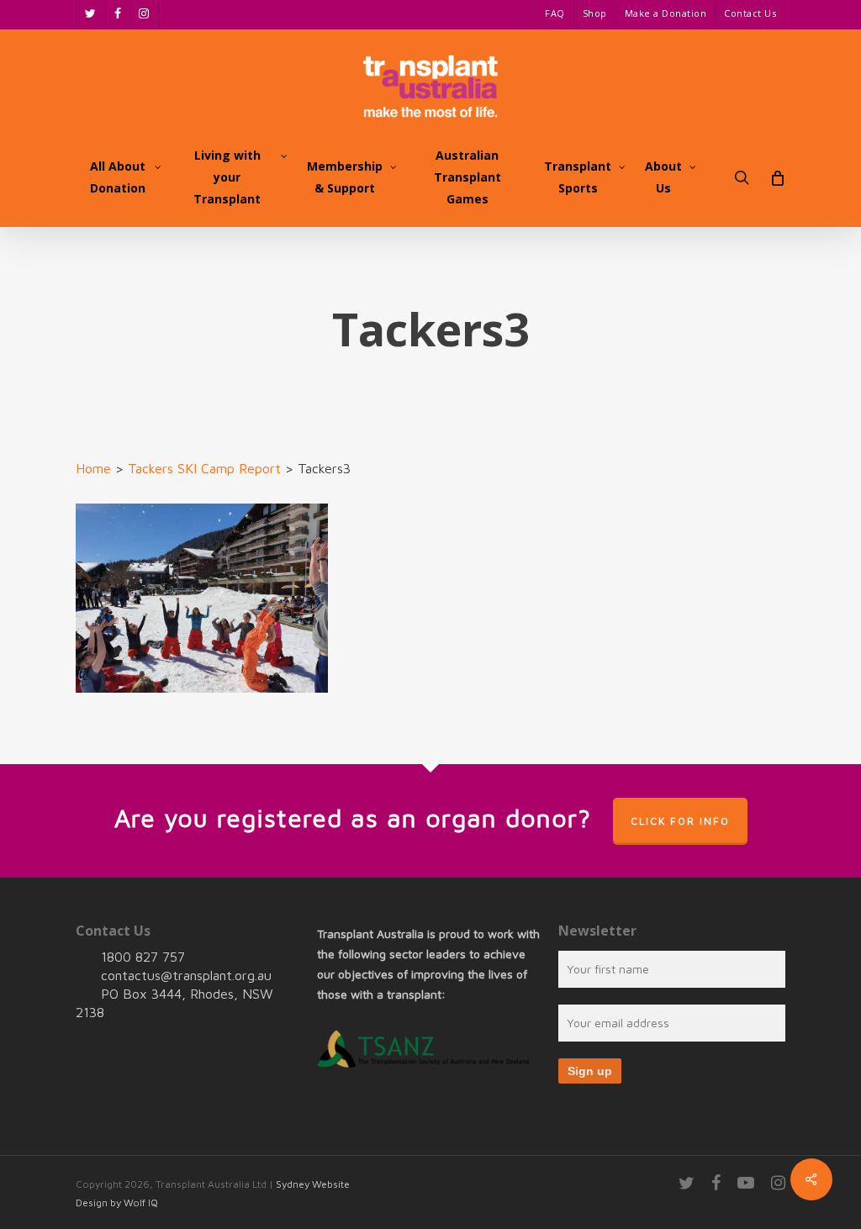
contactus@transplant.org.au (186, 975)
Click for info (680, 821)
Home (93, 468)
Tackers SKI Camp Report (204, 468)
